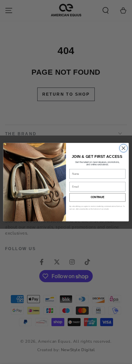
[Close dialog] (123, 148)
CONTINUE (97, 197)
